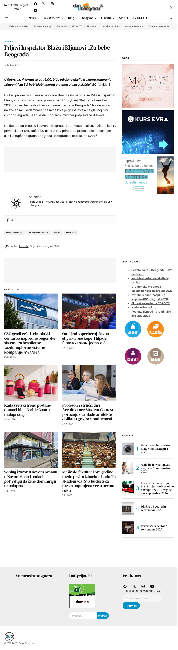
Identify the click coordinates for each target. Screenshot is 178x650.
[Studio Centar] (82, 590)
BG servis (62, 26)
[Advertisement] (71, 158)
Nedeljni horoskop (143, 307)
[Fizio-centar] (148, 175)
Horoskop (92, 26)
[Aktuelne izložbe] (155, 356)
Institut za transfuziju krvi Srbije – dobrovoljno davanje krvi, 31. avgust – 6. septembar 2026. (157, 488)
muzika (57, 232)
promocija (71, 232)
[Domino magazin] (82, 602)
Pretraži (102, 615)
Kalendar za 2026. (18, 26)
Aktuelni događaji (42, 26)
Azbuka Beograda (134, 26)
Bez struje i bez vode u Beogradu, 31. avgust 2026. (155, 448)
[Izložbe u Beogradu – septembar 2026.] (128, 508)
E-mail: (157, 590)
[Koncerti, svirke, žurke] (133, 356)
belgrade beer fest (14, 232)
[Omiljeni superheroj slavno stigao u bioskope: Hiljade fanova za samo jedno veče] (89, 311)
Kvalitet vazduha (111, 26)
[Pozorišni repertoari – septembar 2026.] (128, 527)
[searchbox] (83, 615)
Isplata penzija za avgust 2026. (152, 290)
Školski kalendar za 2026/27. (150, 303)
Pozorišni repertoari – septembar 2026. (155, 528)
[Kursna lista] (148, 85)
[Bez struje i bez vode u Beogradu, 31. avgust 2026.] (128, 449)
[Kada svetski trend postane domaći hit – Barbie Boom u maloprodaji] (31, 383)
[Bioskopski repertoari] (133, 329)
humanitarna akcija (38, 232)
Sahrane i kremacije (159, 26)
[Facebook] (7, 220)
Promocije (10, 42)
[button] (171, 7)
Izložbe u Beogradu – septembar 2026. (154, 508)
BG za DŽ (77, 26)
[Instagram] (12, 220)
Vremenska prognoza (146, 286)
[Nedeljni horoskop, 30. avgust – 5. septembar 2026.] (128, 468)
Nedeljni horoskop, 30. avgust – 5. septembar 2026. (155, 468)
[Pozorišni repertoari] (155, 329)
